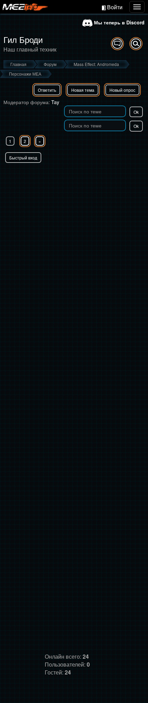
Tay (55, 102)
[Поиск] (136, 43)
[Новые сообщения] (117, 43)
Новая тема (82, 90)
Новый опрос (122, 90)
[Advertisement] (74, 240)
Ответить (47, 90)
